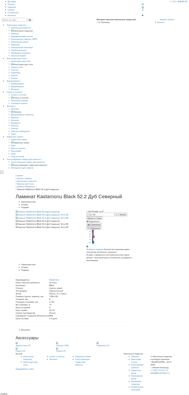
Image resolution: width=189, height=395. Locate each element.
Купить (123, 214)
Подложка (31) (103, 345)
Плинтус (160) (62, 345)
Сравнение (95, 224)
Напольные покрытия (21, 27)
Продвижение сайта (25, 368)
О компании (13, 12)
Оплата (11, 4)
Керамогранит (17, 83)
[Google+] (93, 236)
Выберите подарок (94, 249)
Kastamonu (54, 279)
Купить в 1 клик (94, 218)
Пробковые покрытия (136, 382)
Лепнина (15, 108)
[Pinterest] (93, 231)
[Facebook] (92, 239)
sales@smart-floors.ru (160, 373)
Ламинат (135, 356)
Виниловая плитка (136, 360)
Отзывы (11, 9)
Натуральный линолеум (137, 388)
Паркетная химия (19, 139)
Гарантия (12, 7)
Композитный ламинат (137, 366)
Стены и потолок (18, 94)
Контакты (12, 15)
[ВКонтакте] (93, 242)
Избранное (95, 228)
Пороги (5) (20, 350)
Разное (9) (61, 350)
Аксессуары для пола (21, 61)
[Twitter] (93, 234)
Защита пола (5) (23, 345)
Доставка (12, 1)
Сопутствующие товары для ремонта (28, 161)
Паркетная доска (136, 371)
